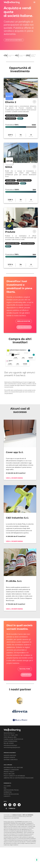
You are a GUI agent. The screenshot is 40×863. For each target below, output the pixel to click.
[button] (34, 2)
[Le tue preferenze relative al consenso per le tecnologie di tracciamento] (37, 860)
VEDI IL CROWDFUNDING (14, 478)
